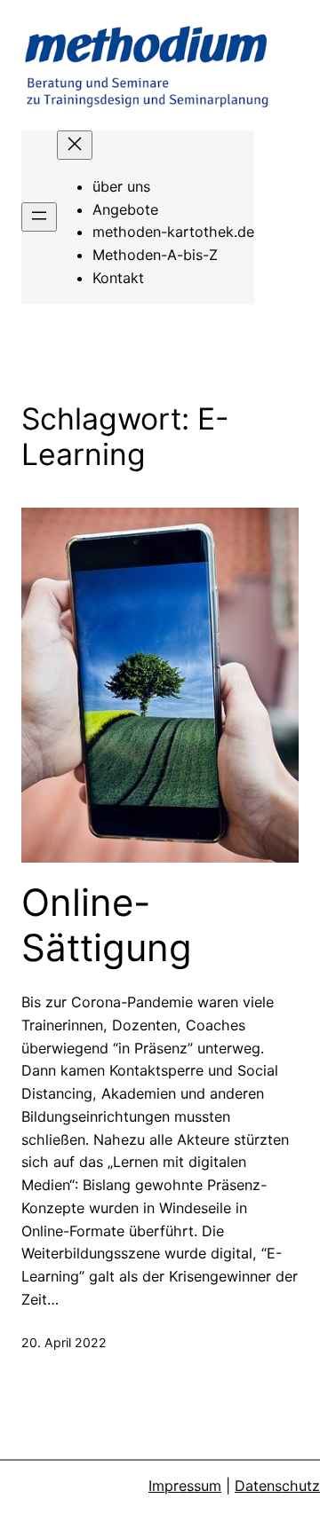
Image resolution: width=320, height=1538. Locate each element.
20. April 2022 (64, 1342)
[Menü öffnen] (39, 217)
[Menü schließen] (74, 145)
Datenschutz (277, 1486)
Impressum (184, 1486)
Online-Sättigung (106, 924)
